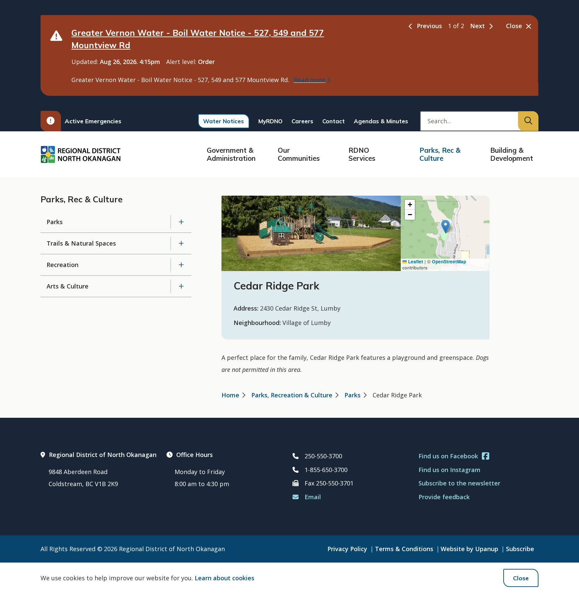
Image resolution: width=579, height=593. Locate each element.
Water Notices (223, 121)
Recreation (62, 265)
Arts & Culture (67, 286)
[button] (445, 227)
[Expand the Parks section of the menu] (181, 222)
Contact (333, 121)
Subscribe (520, 549)
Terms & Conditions (404, 549)
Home (230, 395)
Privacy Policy (347, 549)
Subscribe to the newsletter (459, 483)
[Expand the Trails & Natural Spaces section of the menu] (181, 243)
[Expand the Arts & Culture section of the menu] (181, 286)
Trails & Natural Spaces (81, 243)
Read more (309, 80)
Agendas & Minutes (381, 121)
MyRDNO (270, 121)
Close (521, 578)
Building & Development (511, 154)
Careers (302, 121)
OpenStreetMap (449, 261)
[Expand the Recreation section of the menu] (181, 265)
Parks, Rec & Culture (440, 154)
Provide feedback (444, 497)
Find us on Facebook (448, 456)
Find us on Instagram (449, 470)
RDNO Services (361, 154)
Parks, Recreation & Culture (291, 395)
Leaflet (415, 261)
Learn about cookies (224, 578)
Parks (55, 222)
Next (477, 26)
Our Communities (299, 154)
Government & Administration (231, 154)
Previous (429, 26)
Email (313, 497)
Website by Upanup (469, 549)
